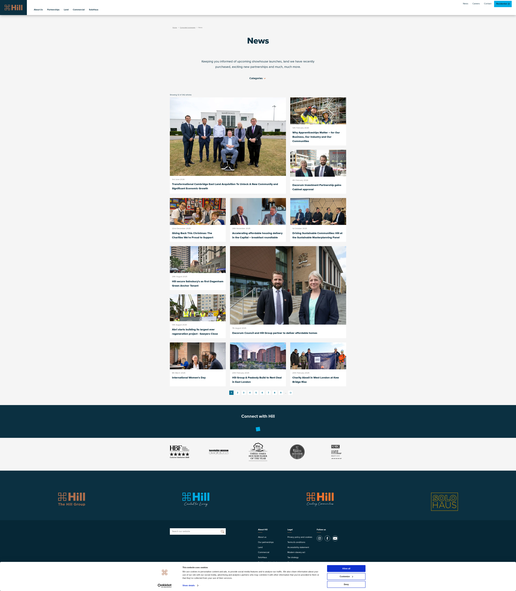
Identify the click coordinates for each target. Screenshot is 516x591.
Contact (487, 3)
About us (262, 537)
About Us (38, 9)
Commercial (79, 9)
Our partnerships (266, 542)
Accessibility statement (298, 547)
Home (175, 28)
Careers (476, 3)
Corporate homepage (187, 28)
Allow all (346, 568)
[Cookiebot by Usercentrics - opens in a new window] (164, 586)
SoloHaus (93, 9)
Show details (188, 585)
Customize (345, 576)
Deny (346, 584)
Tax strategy (293, 557)
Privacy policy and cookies (299, 537)
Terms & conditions (296, 542)
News (465, 3)
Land (66, 9)
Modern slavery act (296, 552)
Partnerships (53, 9)
